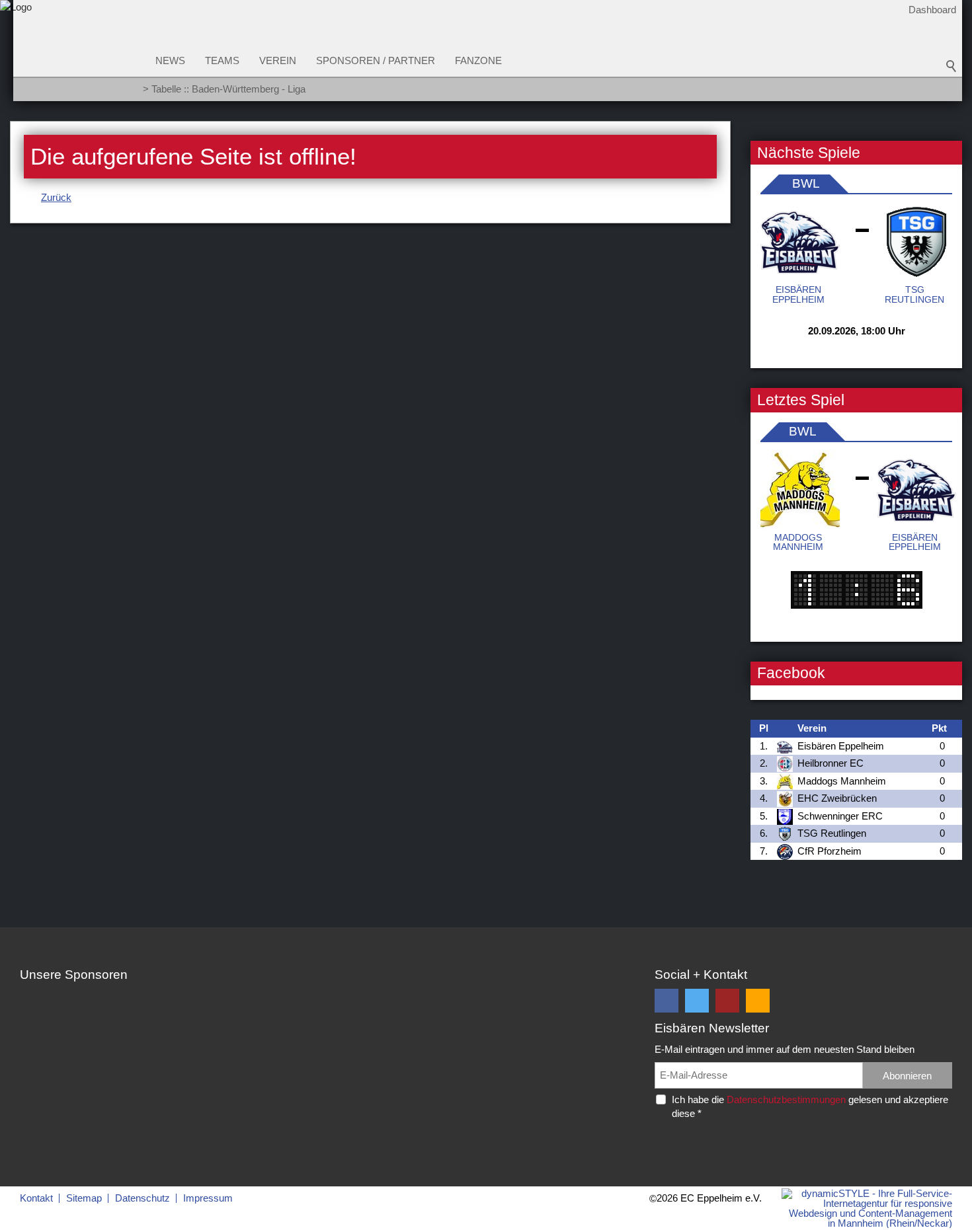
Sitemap (84, 1198)
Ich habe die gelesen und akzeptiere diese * (810, 1106)
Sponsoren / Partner (375, 60)
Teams (222, 60)
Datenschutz (142, 1198)
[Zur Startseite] (16, 55)
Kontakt (36, 1198)
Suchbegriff (951, 66)
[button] (666, 1001)
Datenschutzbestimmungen (786, 1099)
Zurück (56, 197)
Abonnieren (907, 1075)
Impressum (208, 1198)
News (170, 60)
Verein (277, 60)
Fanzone (478, 60)
